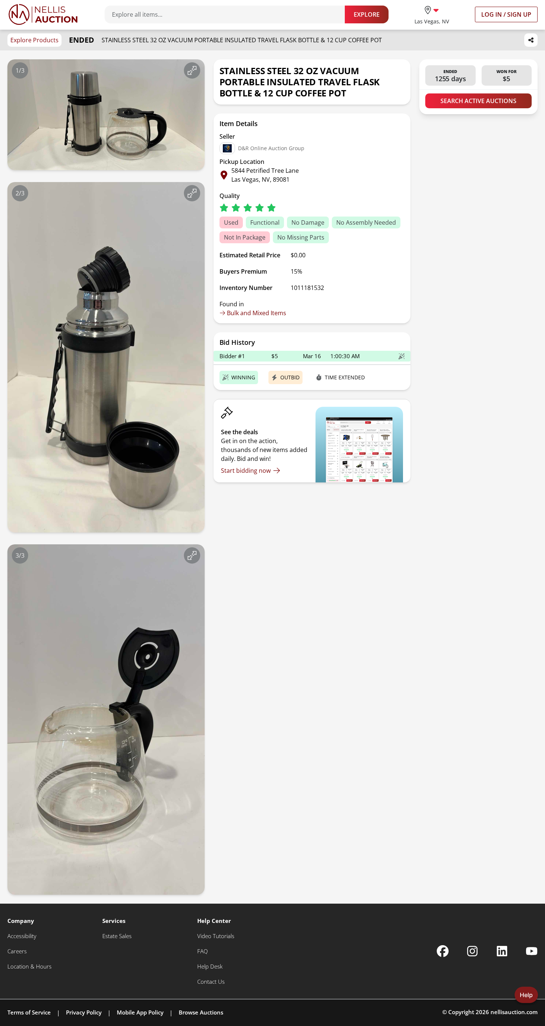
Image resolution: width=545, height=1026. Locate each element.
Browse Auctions (201, 1012)
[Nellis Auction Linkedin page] (502, 951)
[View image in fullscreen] (192, 70)
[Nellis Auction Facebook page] (443, 951)
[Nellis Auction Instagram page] (472, 951)
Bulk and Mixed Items (256, 313)
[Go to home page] (43, 14)
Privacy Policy (84, 1012)
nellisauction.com (514, 1012)
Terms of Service (29, 1012)
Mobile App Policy (140, 1012)
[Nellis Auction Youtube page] (532, 951)
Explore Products (34, 40)
